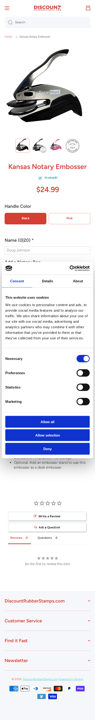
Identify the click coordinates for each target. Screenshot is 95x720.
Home (8, 36)
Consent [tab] (17, 281)
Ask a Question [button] (49, 527)
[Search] (9, 22)
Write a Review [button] (49, 516)
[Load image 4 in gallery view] (72, 146)
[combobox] (47, 22)
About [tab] (78, 281)
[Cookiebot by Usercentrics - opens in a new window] (69, 268)
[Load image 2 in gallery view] (39, 146)
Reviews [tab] (16, 538)
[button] (47, 242)
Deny (47, 449)
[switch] (83, 373)
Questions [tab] (45, 538)
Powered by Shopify (71, 679)
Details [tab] (47, 281)
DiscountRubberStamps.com (40, 679)
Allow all (47, 422)
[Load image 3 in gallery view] (56, 146)
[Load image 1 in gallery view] (22, 146)
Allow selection (47, 435)
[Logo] (47, 8)
